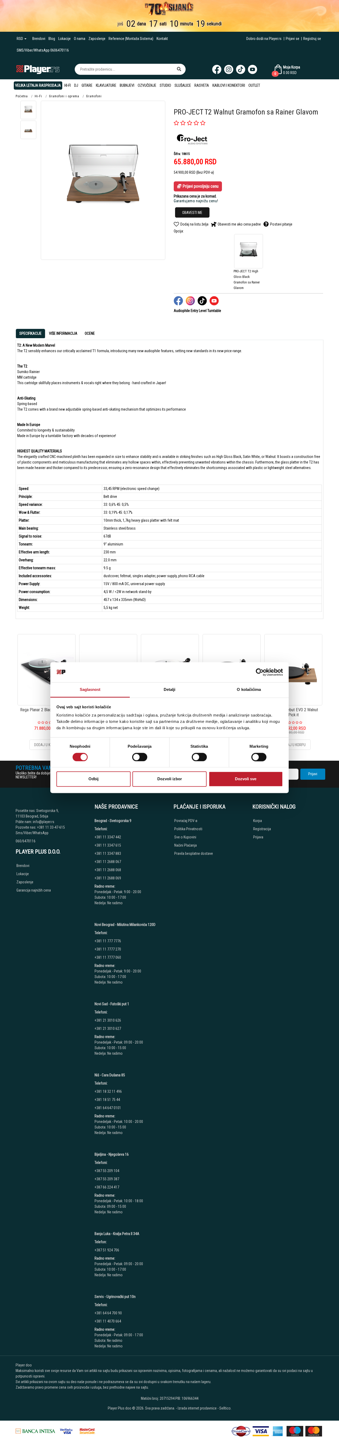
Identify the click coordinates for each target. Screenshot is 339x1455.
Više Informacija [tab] (63, 333)
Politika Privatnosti (188, 829)
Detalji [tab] (170, 689)
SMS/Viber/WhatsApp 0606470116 (43, 50)
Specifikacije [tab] (30, 333)
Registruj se (312, 38)
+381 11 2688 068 (108, 870)
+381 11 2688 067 (108, 862)
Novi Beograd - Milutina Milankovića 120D (125, 924)
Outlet (254, 85)
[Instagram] (229, 69)
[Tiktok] (241, 69)
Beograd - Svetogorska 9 (113, 821)
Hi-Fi (67, 85)
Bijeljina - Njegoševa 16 (112, 1154)
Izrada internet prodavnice (197, 1408)
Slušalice (183, 85)
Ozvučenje (147, 85)
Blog (51, 38)
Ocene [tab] (90, 333)
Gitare (87, 85)
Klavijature (106, 85)
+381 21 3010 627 (108, 1028)
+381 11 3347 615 (108, 845)
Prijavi (312, 774)
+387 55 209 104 (107, 1171)
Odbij (93, 779)
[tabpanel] (169, 477)
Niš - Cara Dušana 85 (110, 1075)
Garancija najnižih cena (33, 890)
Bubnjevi (127, 85)
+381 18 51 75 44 (107, 1100)
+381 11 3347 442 (108, 837)
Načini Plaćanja (185, 845)
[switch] (139, 757)
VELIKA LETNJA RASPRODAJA (38, 85)
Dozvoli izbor (169, 779)
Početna (22, 96)
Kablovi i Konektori (228, 85)
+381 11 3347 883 (108, 853)
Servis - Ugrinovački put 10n (115, 1297)
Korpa (257, 821)
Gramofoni (94, 96)
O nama (79, 38)
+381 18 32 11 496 (108, 1091)
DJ (76, 85)
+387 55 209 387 (107, 1179)
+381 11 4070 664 (108, 1321)
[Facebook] (217, 69)
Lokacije (64, 38)
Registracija (262, 829)
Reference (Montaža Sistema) (131, 38)
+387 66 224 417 (107, 1187)
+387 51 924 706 (107, 1250)
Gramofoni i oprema (64, 96)
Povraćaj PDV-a (185, 821)
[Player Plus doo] (38, 69)
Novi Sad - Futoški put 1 (112, 1004)
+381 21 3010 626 (108, 1020)
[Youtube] (252, 69)
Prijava (258, 837)
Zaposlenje (96, 38)
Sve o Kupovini (185, 837)
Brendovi (38, 38)
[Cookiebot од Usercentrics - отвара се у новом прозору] (260, 672)
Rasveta (201, 85)
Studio (165, 85)
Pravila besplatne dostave (193, 853)
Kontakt (162, 38)
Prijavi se (292, 38)
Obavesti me (192, 212)
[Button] (179, 69)
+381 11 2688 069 (108, 878)
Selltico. (225, 1408)
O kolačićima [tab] (249, 689)
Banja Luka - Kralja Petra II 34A (117, 1234)
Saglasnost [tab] (90, 689)
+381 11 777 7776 (108, 941)
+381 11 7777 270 (108, 949)
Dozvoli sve (245, 779)
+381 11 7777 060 (108, 957)
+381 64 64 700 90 (108, 1313)
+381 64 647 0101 (108, 1108)
